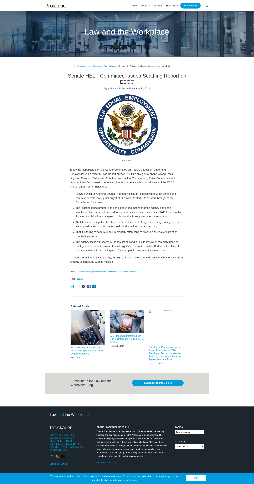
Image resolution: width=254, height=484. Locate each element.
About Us (145, 5)
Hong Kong (56, 441)
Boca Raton (56, 435)
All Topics (173, 5)
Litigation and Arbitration (127, 272)
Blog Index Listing (58, 464)
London (68, 441)
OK (196, 478)
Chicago (67, 438)
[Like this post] (89, 287)
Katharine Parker (116, 88)
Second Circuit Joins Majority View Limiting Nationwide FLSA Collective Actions (87, 350)
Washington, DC (58, 450)
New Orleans (72, 444)
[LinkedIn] (51, 457)
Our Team (157, 5)
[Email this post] (78, 287)
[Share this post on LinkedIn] (94, 287)
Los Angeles (56, 444)
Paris (65, 447)
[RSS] (57, 457)
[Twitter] (63, 456)
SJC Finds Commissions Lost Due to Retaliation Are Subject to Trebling (127, 339)
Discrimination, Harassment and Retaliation (98, 66)
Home (134, 5)
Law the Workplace (69, 414)
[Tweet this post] (83, 287)
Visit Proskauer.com (106, 462)
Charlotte (55, 438)
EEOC (80, 279)
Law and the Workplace (127, 31)
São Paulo (75, 447)
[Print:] (72, 286)
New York (55, 447)
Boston (68, 435)
